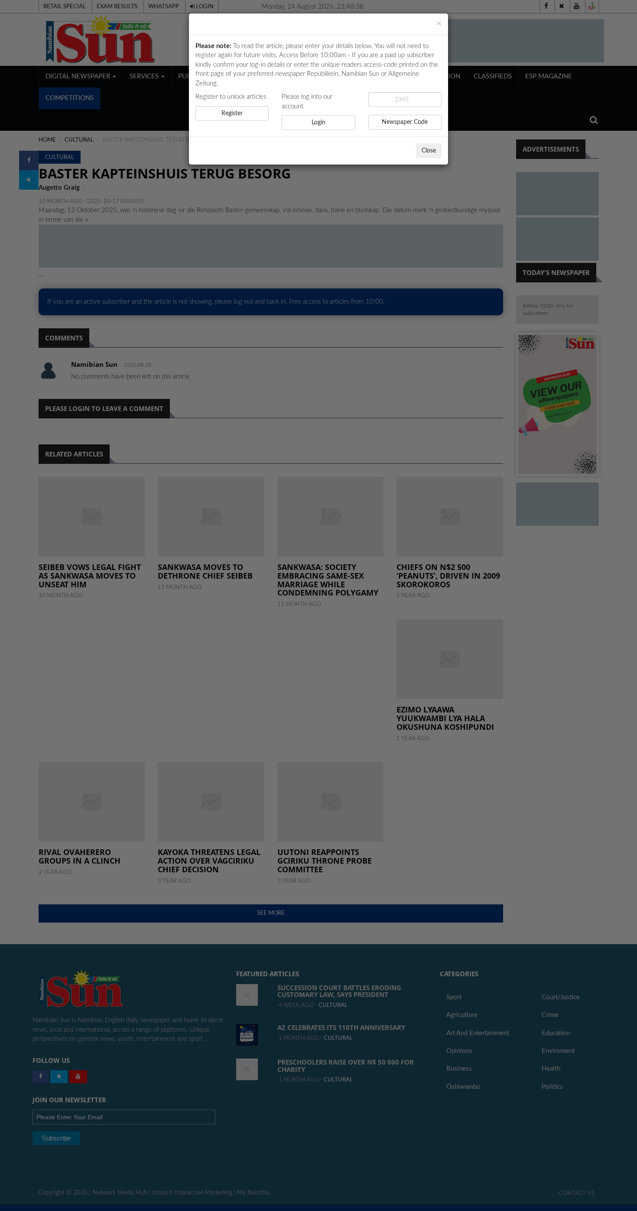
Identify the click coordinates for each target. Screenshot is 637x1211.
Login (318, 123)
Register (232, 113)
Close (429, 151)
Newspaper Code (405, 122)
